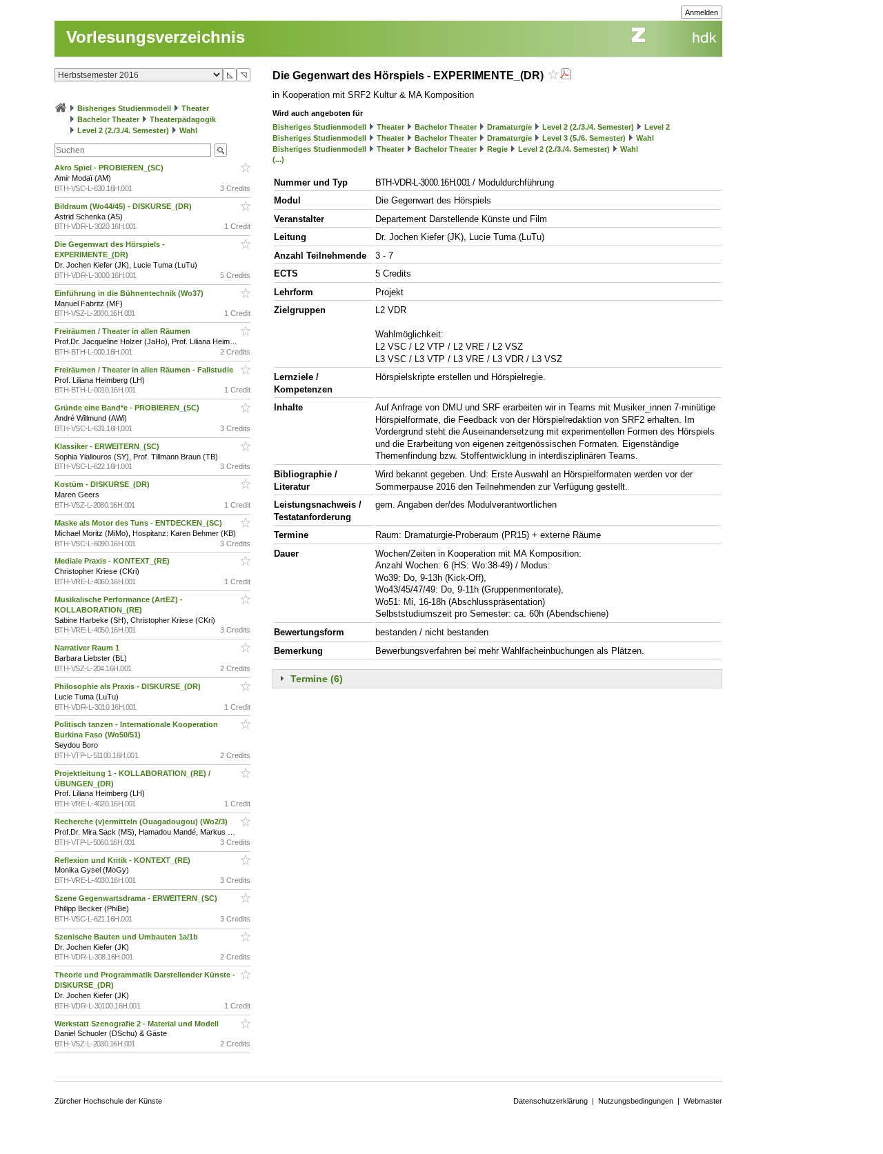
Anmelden (701, 12)
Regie (497, 149)
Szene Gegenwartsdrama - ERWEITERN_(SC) (136, 898)
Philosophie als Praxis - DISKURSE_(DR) (128, 686)
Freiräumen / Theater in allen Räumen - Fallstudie (144, 370)
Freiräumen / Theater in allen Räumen (123, 331)
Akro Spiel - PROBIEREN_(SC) (110, 167)
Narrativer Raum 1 (87, 648)
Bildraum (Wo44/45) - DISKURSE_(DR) (124, 206)
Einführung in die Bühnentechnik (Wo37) (130, 293)
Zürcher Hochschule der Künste (108, 1101)
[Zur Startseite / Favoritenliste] (60, 108)
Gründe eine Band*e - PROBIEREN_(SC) (127, 408)
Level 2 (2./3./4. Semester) (123, 130)
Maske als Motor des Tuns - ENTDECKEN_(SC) (139, 523)
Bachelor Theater (108, 119)
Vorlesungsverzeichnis (155, 37)
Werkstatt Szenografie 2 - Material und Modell (137, 1023)
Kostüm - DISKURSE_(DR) (103, 484)
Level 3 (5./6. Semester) (584, 138)
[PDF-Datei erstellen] (565, 75)
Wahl (188, 130)
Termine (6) (316, 678)
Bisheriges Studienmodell (124, 108)
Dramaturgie (509, 127)
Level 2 (657, 127)
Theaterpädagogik (183, 119)
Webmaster (703, 1101)
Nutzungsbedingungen (635, 1101)
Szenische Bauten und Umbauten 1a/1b (127, 937)
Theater (195, 108)
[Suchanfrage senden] (221, 150)
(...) (278, 159)
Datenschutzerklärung (550, 1101)
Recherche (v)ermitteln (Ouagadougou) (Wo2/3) (142, 821)
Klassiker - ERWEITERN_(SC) (107, 446)
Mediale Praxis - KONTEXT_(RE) (113, 561)
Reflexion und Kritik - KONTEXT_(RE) (123, 860)
